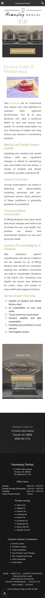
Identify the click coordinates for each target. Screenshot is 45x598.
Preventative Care (22, 576)
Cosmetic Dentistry (32, 573)
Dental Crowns (18, 543)
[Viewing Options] (5, 593)
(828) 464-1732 (22, 388)
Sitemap (29, 584)
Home (6, 573)
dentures (14, 103)
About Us (15, 573)
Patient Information (15, 582)
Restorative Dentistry (22, 579)
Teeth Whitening (18, 559)
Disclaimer (17, 584)
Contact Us (34, 582)
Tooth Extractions (19, 550)
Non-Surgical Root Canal (22, 556)
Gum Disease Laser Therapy (23, 553)
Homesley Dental (22, 427)
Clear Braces (17, 562)
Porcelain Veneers (19, 546)
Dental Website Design (16, 589)
